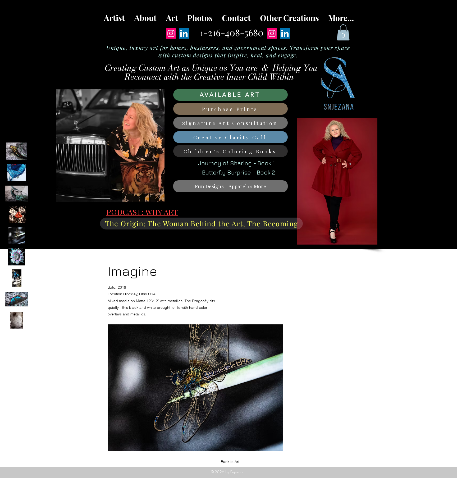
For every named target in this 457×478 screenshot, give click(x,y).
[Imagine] (16, 235)
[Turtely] (16, 151)
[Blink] (16, 278)
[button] (343, 32)
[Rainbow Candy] (16, 299)
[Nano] (16, 320)
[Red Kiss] (16, 214)
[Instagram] (171, 33)
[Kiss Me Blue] (16, 172)
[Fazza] (16, 193)
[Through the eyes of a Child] (16, 256)
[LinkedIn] (184, 33)
